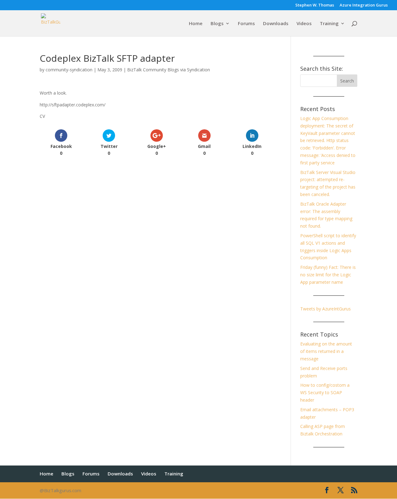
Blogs (217, 23)
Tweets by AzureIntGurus (325, 309)
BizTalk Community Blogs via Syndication (168, 70)
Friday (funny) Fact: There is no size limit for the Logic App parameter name (328, 274)
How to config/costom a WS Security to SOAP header (325, 392)
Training (329, 23)
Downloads (275, 23)
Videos (304, 23)
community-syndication (69, 70)
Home (196, 23)
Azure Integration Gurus (364, 5)
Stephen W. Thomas (314, 5)
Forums (246, 23)
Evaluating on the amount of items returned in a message (326, 351)
